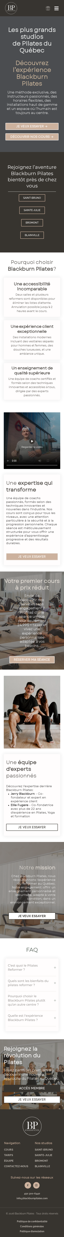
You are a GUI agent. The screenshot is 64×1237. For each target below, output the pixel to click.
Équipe (9, 1160)
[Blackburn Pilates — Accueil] (32, 1126)
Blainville (42, 1166)
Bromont (41, 1160)
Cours (8, 1149)
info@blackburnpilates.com (32, 1198)
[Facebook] (28, 1185)
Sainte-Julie (43, 1155)
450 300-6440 (32, 1193)
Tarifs (8, 1155)
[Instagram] (36, 1185)
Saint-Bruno (44, 1149)
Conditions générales (32, 1226)
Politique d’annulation (32, 1231)
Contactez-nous (16, 1166)
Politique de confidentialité (32, 1221)
